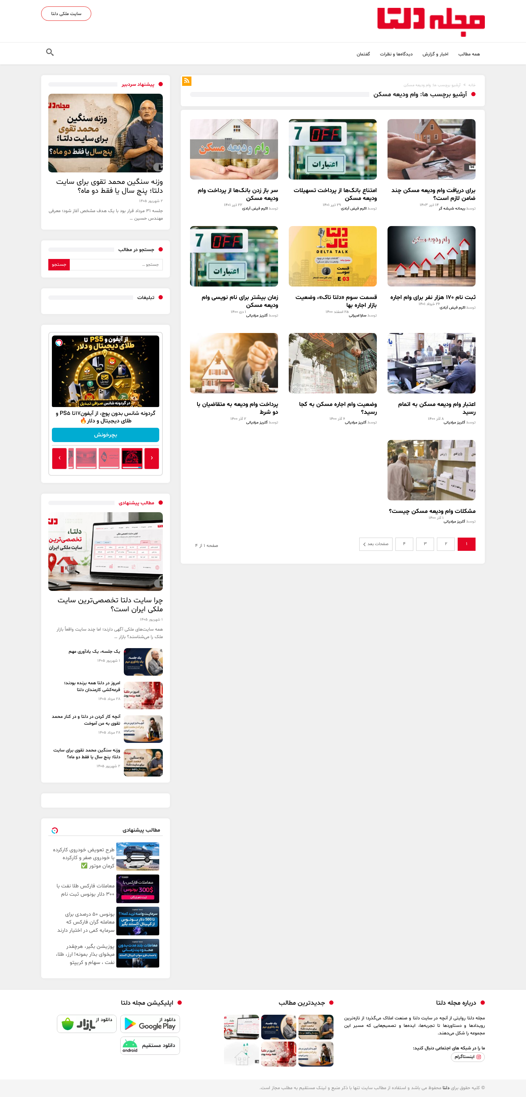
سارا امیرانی (357, 315)
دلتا (446, 1088)
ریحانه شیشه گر (452, 208)
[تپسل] (59, 342)
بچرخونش (105, 435)
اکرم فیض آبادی (353, 208)
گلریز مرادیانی (257, 315)
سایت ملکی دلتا (66, 14)
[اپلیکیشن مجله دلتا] (150, 1026)
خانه (472, 85)
